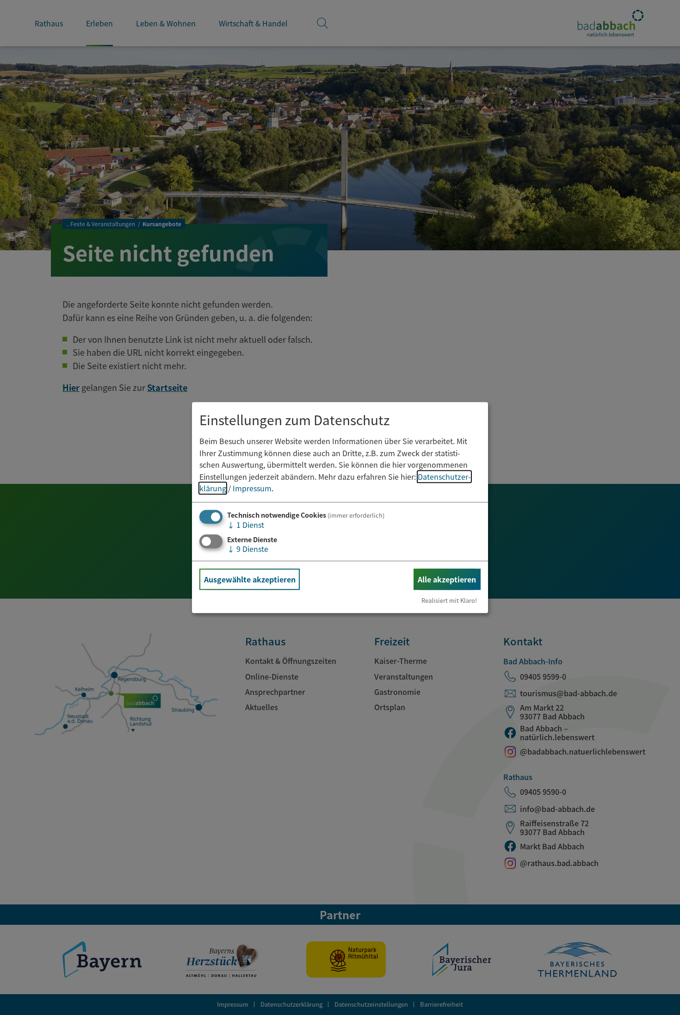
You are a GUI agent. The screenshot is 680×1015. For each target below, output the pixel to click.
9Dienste (247, 548)
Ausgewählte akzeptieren (250, 579)
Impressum (252, 488)
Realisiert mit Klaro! (449, 600)
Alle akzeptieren (447, 579)
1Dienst (245, 524)
